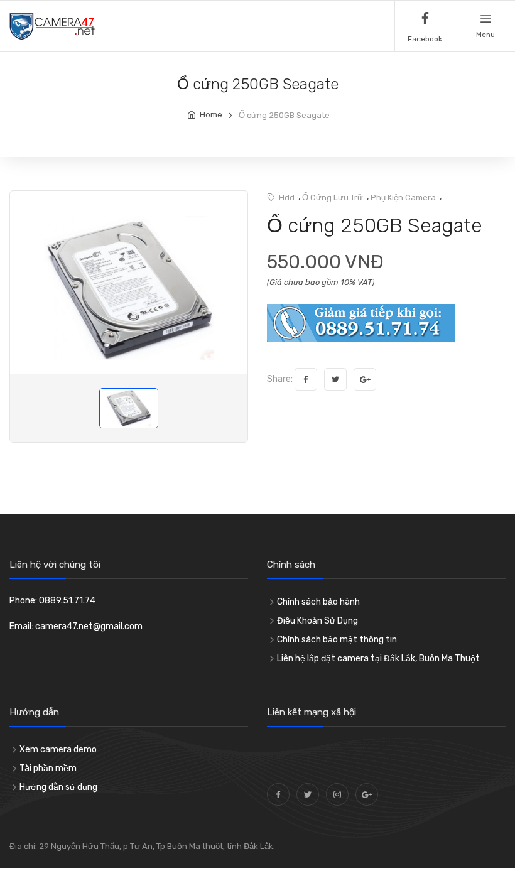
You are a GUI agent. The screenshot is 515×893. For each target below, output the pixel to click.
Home (211, 114)
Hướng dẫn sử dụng (58, 787)
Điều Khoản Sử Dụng (317, 620)
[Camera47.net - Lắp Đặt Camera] (337, 794)
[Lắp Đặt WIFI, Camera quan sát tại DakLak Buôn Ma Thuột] (52, 26)
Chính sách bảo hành (318, 602)
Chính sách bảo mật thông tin (337, 639)
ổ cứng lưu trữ (332, 197)
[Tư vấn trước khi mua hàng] (361, 322)
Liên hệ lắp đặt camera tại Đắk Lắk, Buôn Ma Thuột (378, 658)
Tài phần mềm (48, 768)
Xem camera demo (58, 749)
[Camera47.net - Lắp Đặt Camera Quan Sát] (278, 794)
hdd (287, 197)
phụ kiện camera (403, 197)
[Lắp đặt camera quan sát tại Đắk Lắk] (307, 794)
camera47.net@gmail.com (89, 626)
